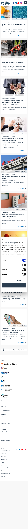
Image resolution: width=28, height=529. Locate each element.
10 (18, 349)
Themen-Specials (5, 440)
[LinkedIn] (16, 3)
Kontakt (3, 462)
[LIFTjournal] (14, 381)
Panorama (3, 429)
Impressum (3, 456)
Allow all (14, 285)
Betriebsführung (5, 406)
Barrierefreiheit (4, 468)
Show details (20, 280)
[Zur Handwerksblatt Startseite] (5, 3)
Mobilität (3, 414)
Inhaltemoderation (5, 473)
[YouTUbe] (18, 3)
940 (24, 349)
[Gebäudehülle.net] (14, 364)
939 (22, 349)
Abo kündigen (4, 459)
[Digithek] (14, 395)
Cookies (3, 470)
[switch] (24, 265)
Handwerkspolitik (5, 410)
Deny (14, 289)
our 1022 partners (11, 242)
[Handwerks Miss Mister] (14, 373)
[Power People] (14, 368)
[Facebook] (13, 3)
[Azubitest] (14, 377)
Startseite (3, 453)
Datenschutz (4, 465)
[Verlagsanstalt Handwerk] (14, 390)
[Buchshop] (14, 386)
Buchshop (3, 476)
